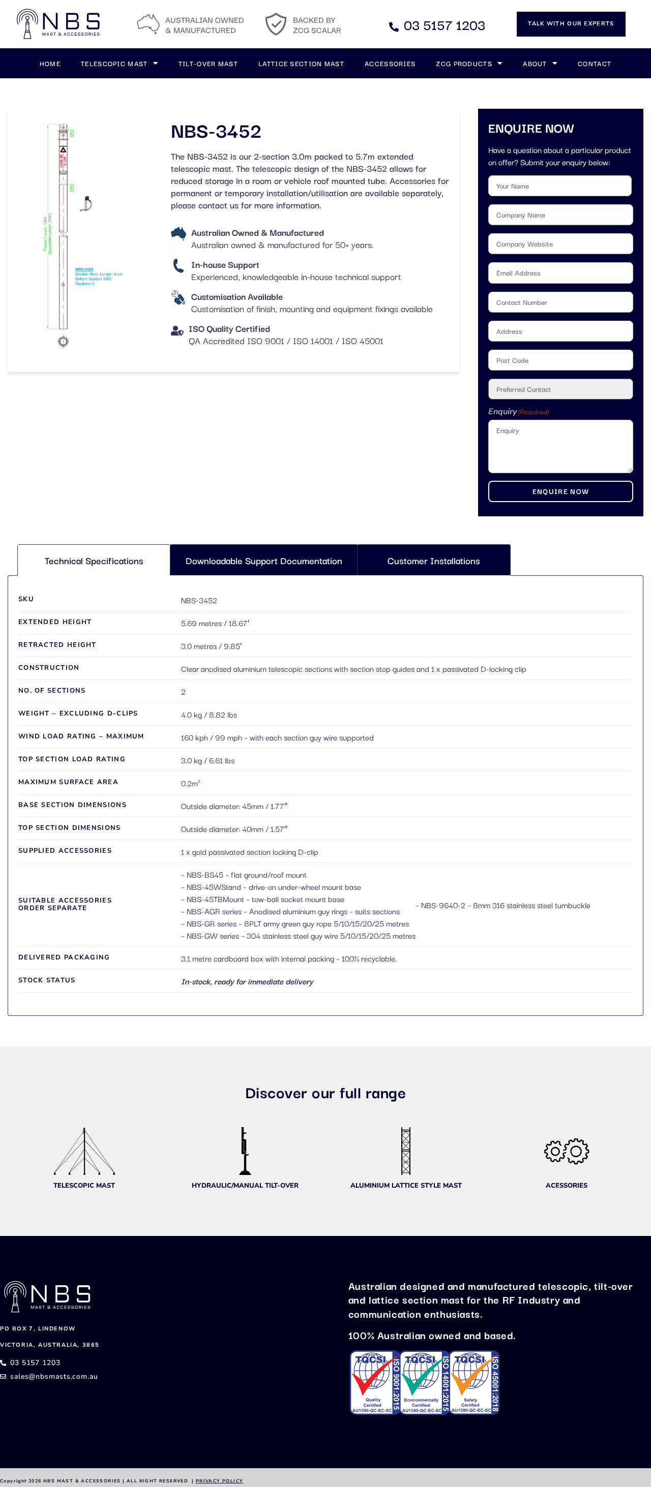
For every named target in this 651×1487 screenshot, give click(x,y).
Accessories (390, 63)
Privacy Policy (220, 1481)
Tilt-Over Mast (208, 63)
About (535, 63)
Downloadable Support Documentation (264, 560)
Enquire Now (560, 491)
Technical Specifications (94, 560)
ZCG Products (464, 63)
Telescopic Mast (114, 63)
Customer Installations (434, 560)
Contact (594, 63)
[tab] (94, 560)
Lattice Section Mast (301, 63)
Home (50, 63)
